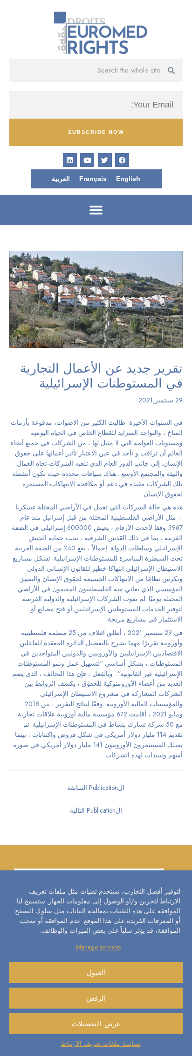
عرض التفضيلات (96, 1024)
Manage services (98, 947)
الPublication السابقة (95, 787)
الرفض (96, 998)
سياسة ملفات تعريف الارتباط (101, 1043)
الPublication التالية (96, 810)
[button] (96, 210)
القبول (96, 973)
